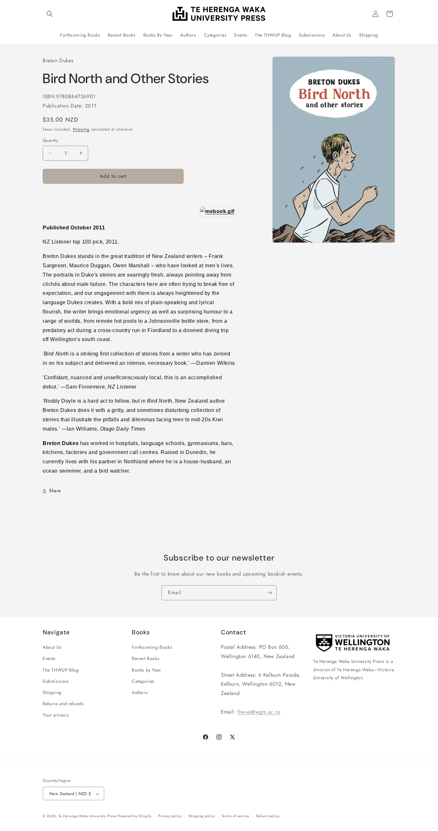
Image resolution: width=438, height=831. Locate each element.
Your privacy (56, 715)
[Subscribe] (269, 592)
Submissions (56, 681)
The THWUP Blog (61, 670)
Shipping (81, 129)
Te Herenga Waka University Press (87, 816)
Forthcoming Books (152, 647)
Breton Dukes (58, 60)
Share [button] (55, 490)
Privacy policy (170, 816)
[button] (50, 14)
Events (49, 658)
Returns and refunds (63, 703)
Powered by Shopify (135, 816)
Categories (143, 681)
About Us (52, 647)
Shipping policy (202, 816)
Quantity (50, 140)
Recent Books (145, 658)
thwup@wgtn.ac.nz (259, 711)
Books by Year (146, 670)
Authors (139, 692)
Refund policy (268, 816)
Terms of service (235, 816)
